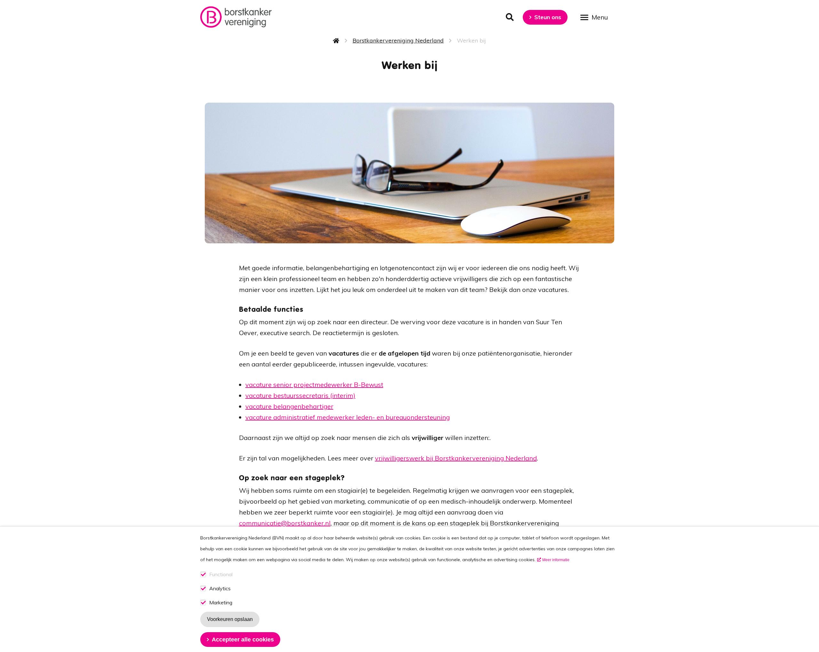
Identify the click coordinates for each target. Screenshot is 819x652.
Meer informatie (555, 560)
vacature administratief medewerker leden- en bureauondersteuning (347, 417)
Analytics (220, 588)
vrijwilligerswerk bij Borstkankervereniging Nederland (456, 458)
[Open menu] (596, 16)
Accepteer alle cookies (243, 639)
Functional (221, 574)
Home (336, 40)
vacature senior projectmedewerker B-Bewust (314, 385)
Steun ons (547, 17)
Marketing (220, 603)
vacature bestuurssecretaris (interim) (300, 395)
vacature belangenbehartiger (289, 406)
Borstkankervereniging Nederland (398, 40)
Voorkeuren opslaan (230, 619)
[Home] (236, 17)
